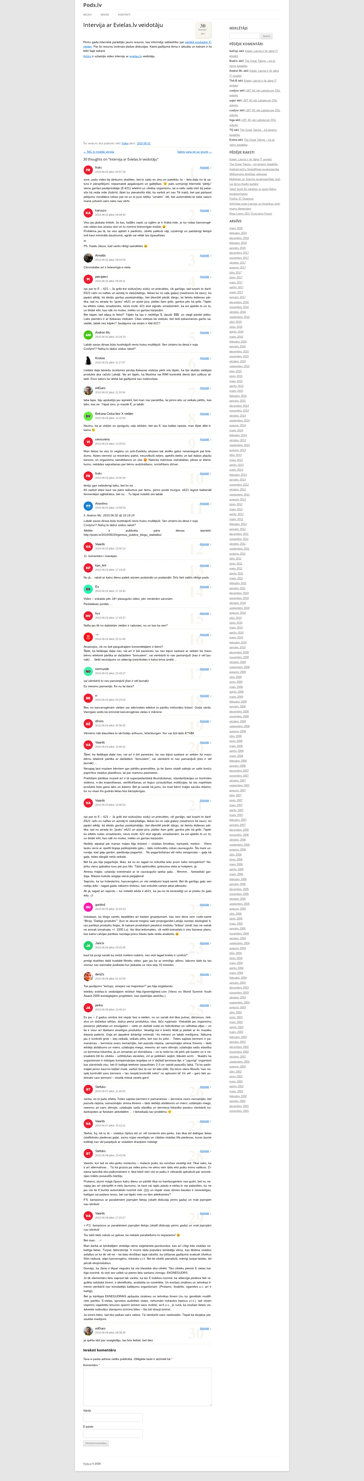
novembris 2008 (239, 716)
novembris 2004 (239, 933)
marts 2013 (236, 469)
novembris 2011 (239, 539)
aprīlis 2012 (236, 514)
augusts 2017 (237, 267)
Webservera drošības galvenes (248, 174)
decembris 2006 (239, 829)
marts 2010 (236, 637)
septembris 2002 (239, 1061)
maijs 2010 (236, 627)
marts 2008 (236, 756)
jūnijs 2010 (235, 622)
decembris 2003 (239, 987)
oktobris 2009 (237, 662)
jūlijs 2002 (235, 1071)
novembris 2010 (239, 598)
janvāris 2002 (237, 1101)
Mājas (87, 14)
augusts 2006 (237, 849)
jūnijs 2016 (235, 327)
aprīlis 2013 (236, 465)
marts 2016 (236, 336)
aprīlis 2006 (236, 869)
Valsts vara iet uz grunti (194, 151)
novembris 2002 (239, 1051)
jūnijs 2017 (235, 277)
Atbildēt (204, 167)
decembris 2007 (239, 770)
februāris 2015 (238, 396)
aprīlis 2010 (236, 632)
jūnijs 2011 (235, 563)
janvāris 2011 (237, 588)
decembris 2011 (239, 534)
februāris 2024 (238, 233)
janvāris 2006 (237, 884)
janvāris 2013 (237, 479)
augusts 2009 (237, 672)
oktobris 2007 (237, 780)
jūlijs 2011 (235, 558)
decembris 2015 (239, 351)
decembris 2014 (239, 405)
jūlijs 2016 (235, 321)
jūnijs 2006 (235, 859)
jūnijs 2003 (235, 1017)
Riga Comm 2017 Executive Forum (250, 213)
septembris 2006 (239, 844)
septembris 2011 (239, 548)
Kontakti (124, 14)
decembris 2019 (239, 238)
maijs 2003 (236, 1022)
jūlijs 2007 (235, 795)
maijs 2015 (236, 381)
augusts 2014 (237, 425)
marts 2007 (236, 815)
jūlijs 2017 (235, 272)
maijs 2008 (236, 746)
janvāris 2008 (237, 765)
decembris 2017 (239, 252)
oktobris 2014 (237, 415)
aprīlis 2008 (236, 751)
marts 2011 (236, 578)
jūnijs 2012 (235, 504)
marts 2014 (236, 430)
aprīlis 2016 (236, 331)
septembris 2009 (239, 667)
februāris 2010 (238, 642)
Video (125, 143)
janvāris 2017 (237, 297)
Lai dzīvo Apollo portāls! (244, 184)
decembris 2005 (239, 889)
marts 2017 (236, 292)
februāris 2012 (238, 524)
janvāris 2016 (237, 346)
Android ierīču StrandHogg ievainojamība (254, 169)
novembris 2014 (239, 410)
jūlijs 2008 (235, 736)
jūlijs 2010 (235, 618)
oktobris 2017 (237, 262)
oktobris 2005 (237, 898)
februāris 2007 (238, 820)
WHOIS (105, 14)
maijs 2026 (236, 228)
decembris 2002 (239, 1047)
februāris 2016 (238, 341)
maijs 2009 (236, 687)
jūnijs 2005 (235, 918)
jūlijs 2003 (235, 1012)
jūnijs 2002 (235, 1076)
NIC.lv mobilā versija (98, 151)
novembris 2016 (239, 307)
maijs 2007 (236, 805)
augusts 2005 (237, 908)
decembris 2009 (239, 652)
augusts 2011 (237, 553)
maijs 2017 (236, 282)
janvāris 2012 (237, 529)
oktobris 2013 (237, 440)
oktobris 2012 (237, 489)
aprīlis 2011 (236, 573)
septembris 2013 (239, 445)
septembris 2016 (239, 317)
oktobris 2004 (237, 938)
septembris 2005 (239, 904)
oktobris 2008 (237, 721)
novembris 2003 (239, 992)
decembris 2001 (239, 1106)
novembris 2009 (239, 657)
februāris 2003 (238, 1037)
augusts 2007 (237, 790)
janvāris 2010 (237, 647)
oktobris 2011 (237, 543)
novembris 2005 (239, 894)
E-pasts (88, 1426)
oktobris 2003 (237, 997)
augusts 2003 (237, 1007)
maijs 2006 (236, 864)
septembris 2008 (239, 726)
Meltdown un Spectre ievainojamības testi (254, 179)
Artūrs (87, 56)
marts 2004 (236, 973)
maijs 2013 (236, 460)
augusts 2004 (237, 948)
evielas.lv (136, 56)
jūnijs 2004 (235, 958)
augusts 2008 (237, 731)
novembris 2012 (239, 484)
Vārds (87, 1410)
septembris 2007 (239, 785)
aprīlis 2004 (236, 968)
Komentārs (91, 1365)
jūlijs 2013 (235, 455)
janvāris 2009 (237, 706)
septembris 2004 (239, 943)
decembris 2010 (239, 593)
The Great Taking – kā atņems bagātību (253, 164)
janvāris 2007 (237, 825)
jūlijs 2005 (235, 913)
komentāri (202, 28)
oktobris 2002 (237, 1056)
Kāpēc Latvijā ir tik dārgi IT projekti (250, 159)
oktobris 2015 (237, 361)
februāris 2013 (238, 474)
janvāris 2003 (237, 1042)
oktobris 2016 (237, 312)
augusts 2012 (237, 499)
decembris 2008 (239, 711)
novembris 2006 (239, 835)
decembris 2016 (239, 302)
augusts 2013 (237, 450)
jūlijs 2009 (235, 677)
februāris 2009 (238, 701)
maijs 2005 (236, 923)
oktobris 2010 (237, 603)
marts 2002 (236, 1091)
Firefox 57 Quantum (241, 198)
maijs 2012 (236, 509)
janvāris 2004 (237, 982)
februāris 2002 (238, 1096)
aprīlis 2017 (236, 287)
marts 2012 (236, 519)
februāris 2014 (238, 435)
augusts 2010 (237, 613)
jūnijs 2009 (235, 682)
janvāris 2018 (237, 248)
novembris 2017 (239, 258)
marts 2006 (236, 874)
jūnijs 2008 (235, 741)
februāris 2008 (238, 760)
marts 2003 (236, 1032)
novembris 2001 (239, 1111)
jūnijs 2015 (235, 376)
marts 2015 (236, 391)
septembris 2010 (239, 608)
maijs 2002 (236, 1081)
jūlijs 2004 (235, 953)
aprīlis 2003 (236, 1027)
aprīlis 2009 (236, 691)
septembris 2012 (239, 494)
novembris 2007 (239, 775)
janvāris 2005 (237, 928)
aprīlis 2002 (236, 1086)
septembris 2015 (239, 366)
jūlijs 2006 (235, 854)
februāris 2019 (238, 243)
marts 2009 (236, 696)
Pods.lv (92, 4)
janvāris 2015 (237, 400)
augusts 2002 (237, 1066)
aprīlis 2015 (236, 386)
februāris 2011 (237, 583)
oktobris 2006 (237, 839)
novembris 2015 (239, 356)
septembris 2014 (239, 420)
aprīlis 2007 (236, 810)
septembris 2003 (239, 1002)
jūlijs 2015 (235, 371)
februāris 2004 (238, 977)
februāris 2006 (238, 879)
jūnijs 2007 (235, 800)
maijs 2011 (235, 568)
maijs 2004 (236, 963)
